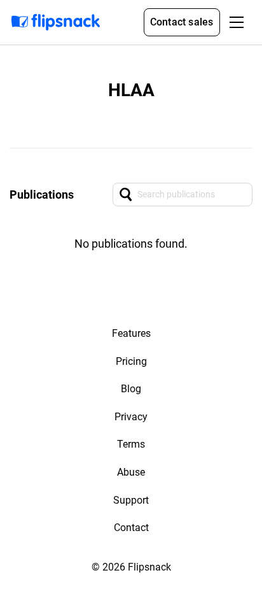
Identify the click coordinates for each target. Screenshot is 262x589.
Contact (131, 528)
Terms (131, 444)
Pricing (131, 361)
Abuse (131, 472)
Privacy (131, 417)
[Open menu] (237, 22)
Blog (131, 389)
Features (131, 333)
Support (131, 500)
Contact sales (182, 22)
